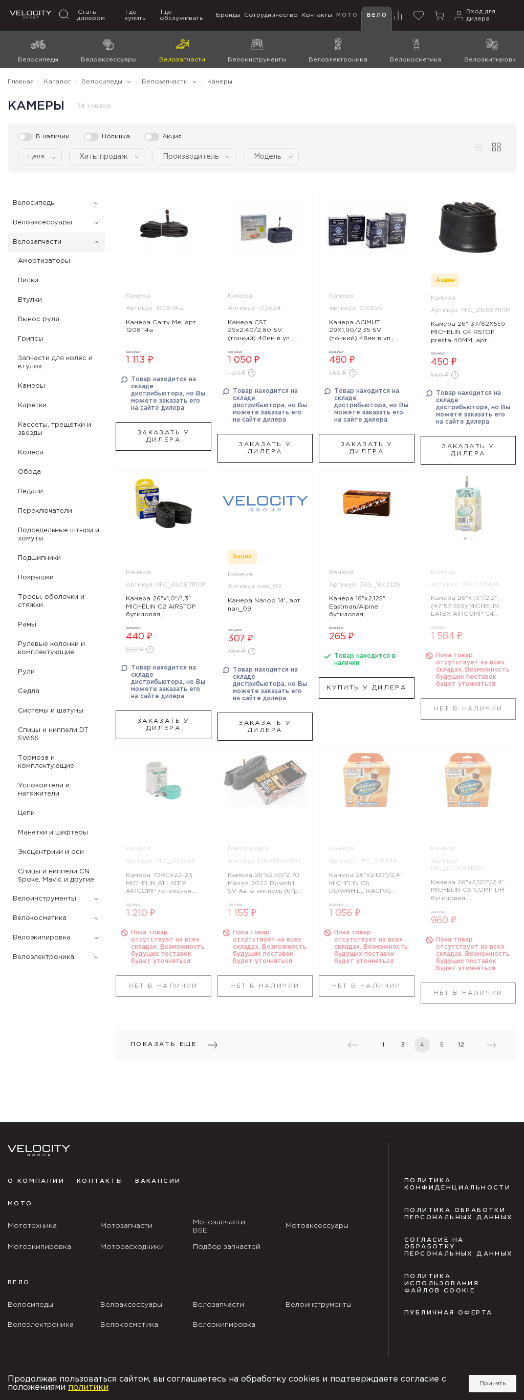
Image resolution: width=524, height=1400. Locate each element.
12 (461, 1045)
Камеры (31, 386)
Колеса (30, 452)
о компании (36, 1181)
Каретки (32, 405)
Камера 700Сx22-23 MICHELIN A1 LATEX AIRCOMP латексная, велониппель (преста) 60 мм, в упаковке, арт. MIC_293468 (161, 884)
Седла (28, 691)
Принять (492, 1383)
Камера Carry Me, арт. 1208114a (162, 326)
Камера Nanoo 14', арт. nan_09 (265, 605)
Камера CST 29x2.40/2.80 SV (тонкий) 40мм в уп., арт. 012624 (260, 332)
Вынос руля (38, 319)
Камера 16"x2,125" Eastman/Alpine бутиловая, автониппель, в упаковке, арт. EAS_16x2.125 (357, 608)
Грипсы (30, 339)
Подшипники (39, 558)
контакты (100, 1181)
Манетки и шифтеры (53, 832)
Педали (30, 491)
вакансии (158, 1181)
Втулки (30, 300)
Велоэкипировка (42, 938)
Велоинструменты (44, 899)
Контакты (316, 15)
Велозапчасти (37, 242)
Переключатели (45, 511)
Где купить (134, 15)
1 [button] (465, 538)
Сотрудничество (271, 15)
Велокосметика (40, 918)
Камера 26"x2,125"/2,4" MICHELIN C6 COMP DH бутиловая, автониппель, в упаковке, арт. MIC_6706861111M (468, 892)
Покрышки (36, 577)
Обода (29, 472)
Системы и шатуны (50, 711)
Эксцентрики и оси (51, 852)
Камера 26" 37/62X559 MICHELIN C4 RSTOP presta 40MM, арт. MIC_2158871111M (468, 333)
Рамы (27, 625)
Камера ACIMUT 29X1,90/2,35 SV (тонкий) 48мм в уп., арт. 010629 (361, 332)
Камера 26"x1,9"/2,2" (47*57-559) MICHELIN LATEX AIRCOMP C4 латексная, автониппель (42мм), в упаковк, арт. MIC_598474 (467, 607)
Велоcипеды (34, 203)
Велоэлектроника (43, 957)
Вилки (28, 280)
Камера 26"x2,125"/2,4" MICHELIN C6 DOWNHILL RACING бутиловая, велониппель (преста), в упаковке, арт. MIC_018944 (366, 884)
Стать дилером (91, 15)
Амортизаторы (44, 261)
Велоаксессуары (42, 222)
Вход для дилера (480, 15)
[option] (468, 504)
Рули (26, 672)
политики (88, 1387)
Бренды (228, 15)
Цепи (26, 813)
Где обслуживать (181, 15)
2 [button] (471, 538)
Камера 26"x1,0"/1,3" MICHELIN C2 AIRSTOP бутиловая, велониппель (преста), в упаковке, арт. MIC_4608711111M (162, 608)
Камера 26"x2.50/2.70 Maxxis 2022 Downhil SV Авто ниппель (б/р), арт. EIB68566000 (265, 884)
